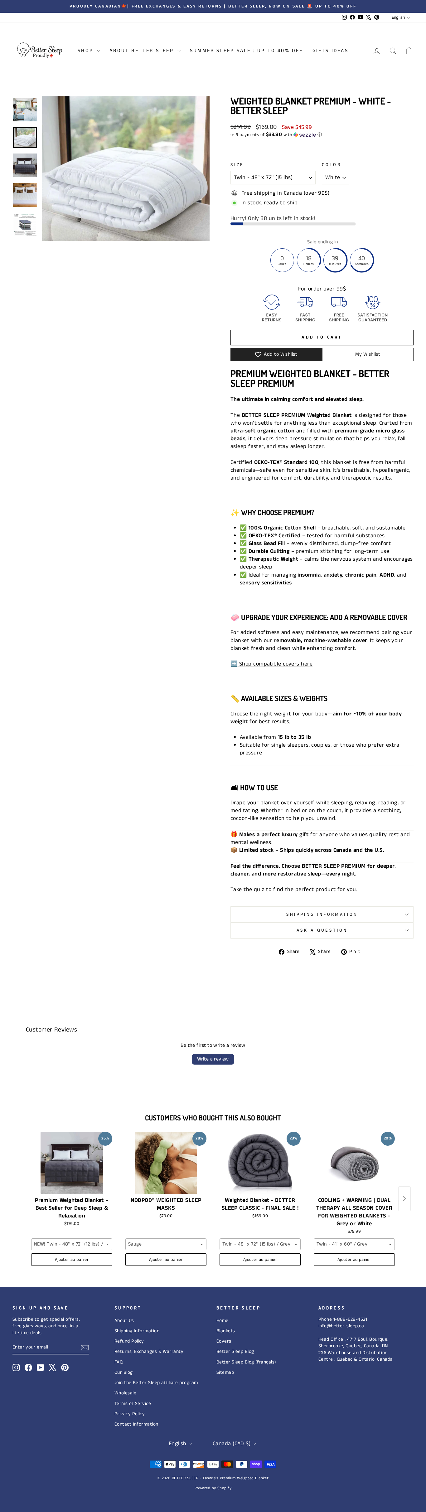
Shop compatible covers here (274, 664)
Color (331, 165)
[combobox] (71, 1244)
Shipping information (322, 914)
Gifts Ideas (330, 50)
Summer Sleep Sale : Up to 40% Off (246, 50)
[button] (322, 135)
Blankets (225, 1331)
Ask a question (322, 930)
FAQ (118, 1362)
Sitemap (225, 1372)
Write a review (213, 1059)
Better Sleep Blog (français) (246, 1362)
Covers (223, 1341)
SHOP (86, 50)
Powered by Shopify (213, 1488)
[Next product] (404, 1198)
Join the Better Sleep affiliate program (156, 1382)
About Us (124, 1320)
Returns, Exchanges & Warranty (148, 1351)
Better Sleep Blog (235, 1351)
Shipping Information (136, 1331)
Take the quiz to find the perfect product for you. (293, 889)
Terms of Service (132, 1403)
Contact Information (136, 1424)
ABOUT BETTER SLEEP (142, 50)
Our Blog (123, 1372)
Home (222, 1320)
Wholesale (125, 1393)
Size (237, 165)
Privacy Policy (129, 1414)
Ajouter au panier (72, 1259)
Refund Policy (129, 1341)
